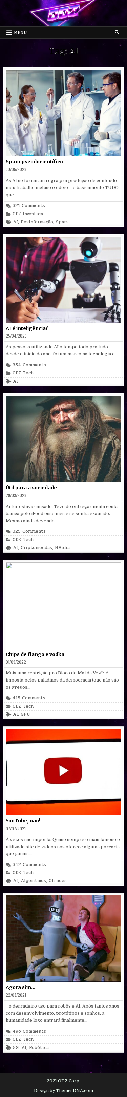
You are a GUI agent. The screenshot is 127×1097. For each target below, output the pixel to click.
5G (16, 1047)
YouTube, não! (23, 821)
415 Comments (29, 698)
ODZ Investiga (28, 214)
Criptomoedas (36, 548)
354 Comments (29, 365)
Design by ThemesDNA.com (63, 1090)
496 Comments (29, 1031)
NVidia (62, 548)
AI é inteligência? (27, 328)
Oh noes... (59, 881)
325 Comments (29, 531)
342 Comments (29, 864)
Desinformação (37, 222)
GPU (25, 714)
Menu (20, 32)
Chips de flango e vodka (35, 654)
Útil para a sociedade (31, 488)
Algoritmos (33, 881)
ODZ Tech (23, 373)
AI (15, 222)
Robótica (39, 1047)
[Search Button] (116, 32)
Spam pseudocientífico (34, 162)
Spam (62, 222)
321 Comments (29, 206)
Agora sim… (20, 987)
